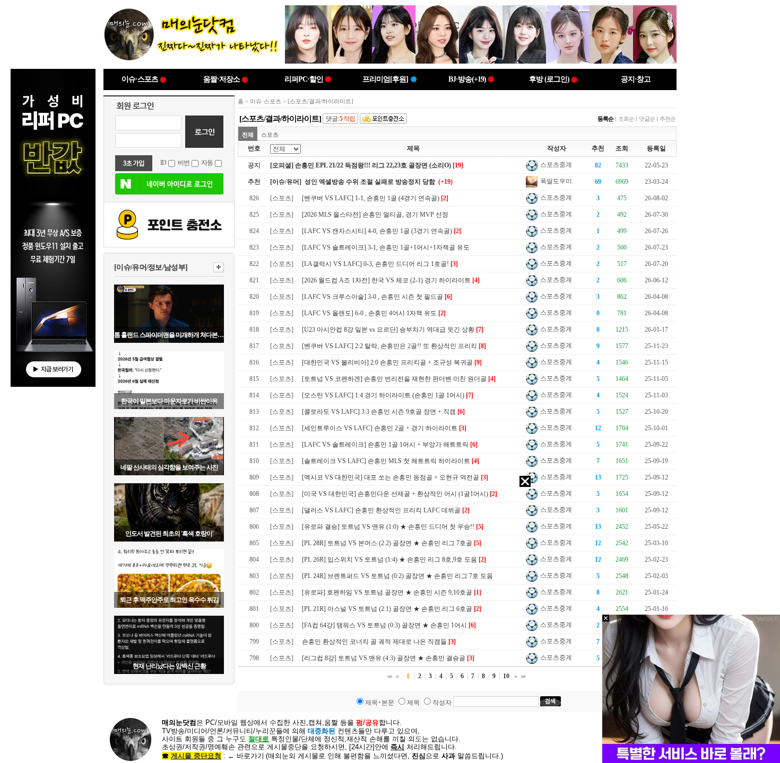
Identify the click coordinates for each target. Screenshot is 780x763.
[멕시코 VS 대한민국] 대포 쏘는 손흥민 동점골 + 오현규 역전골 (390, 477)
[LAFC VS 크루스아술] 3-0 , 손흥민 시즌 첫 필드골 (372, 296)
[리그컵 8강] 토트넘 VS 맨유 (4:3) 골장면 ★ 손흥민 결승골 (383, 658)
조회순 (626, 119)
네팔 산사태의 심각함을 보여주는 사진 (169, 467)
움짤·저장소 (221, 79)
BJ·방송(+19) (467, 79)
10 (506, 676)
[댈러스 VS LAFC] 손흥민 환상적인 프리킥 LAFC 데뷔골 (381, 510)
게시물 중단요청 (196, 756)
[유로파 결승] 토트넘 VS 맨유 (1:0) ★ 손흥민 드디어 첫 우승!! (388, 526)
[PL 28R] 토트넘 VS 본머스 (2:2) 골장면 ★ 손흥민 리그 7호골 (387, 543)
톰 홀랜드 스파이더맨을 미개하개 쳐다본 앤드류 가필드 (169, 335)
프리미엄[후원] (385, 79)
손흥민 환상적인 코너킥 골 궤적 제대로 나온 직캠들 (374, 641)
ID (163, 162)
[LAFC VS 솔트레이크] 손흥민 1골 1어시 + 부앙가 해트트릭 (385, 444)
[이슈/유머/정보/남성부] (150, 267)
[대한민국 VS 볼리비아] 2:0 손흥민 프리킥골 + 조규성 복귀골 (387, 362)
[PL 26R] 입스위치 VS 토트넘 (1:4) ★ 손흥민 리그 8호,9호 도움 (389, 559)
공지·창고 (636, 79)
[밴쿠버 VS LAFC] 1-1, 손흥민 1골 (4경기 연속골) (370, 198)
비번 (183, 162)
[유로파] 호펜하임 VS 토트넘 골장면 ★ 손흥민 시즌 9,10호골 (387, 592)
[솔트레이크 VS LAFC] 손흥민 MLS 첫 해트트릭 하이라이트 (386, 461)
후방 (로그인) (549, 79)
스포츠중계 (555, 164)
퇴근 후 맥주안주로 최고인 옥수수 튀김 (169, 600)
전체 (248, 134)
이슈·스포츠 (140, 79)
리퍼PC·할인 (303, 79)
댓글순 (647, 119)
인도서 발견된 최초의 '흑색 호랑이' (169, 533)
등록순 (605, 119)
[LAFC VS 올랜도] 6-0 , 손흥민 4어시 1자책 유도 (369, 313)
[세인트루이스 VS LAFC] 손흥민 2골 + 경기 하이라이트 (379, 428)
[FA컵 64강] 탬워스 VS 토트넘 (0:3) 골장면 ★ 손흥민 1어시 (384, 625)
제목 (413, 702)
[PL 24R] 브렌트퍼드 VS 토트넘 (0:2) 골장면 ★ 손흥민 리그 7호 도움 (397, 576)
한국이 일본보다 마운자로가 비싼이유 (169, 401)
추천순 (667, 119)
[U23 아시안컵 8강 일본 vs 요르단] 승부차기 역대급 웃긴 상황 (388, 329)
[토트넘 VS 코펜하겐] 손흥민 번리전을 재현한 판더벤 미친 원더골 (394, 379)
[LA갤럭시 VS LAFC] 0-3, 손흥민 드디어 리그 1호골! (375, 264)
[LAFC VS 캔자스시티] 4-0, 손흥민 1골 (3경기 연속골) (377, 231)
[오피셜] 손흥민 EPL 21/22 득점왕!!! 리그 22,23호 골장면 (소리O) (360, 165)
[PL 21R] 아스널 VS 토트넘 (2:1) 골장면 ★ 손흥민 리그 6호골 (387, 609)
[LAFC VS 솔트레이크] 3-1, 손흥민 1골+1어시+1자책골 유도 (386, 247)
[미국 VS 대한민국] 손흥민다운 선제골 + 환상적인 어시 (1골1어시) (395, 494)
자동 (207, 162)
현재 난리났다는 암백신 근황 (169, 666)
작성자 (442, 702)
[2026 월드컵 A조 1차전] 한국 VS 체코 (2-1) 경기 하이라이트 (386, 280)
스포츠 (270, 134)
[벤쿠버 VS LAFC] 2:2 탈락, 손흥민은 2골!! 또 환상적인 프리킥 (389, 346)
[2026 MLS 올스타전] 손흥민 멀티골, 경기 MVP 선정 (375, 214)
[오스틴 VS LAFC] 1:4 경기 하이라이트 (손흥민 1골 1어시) (383, 395)
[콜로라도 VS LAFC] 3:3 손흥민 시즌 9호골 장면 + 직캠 (379, 411)
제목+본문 (379, 702)
